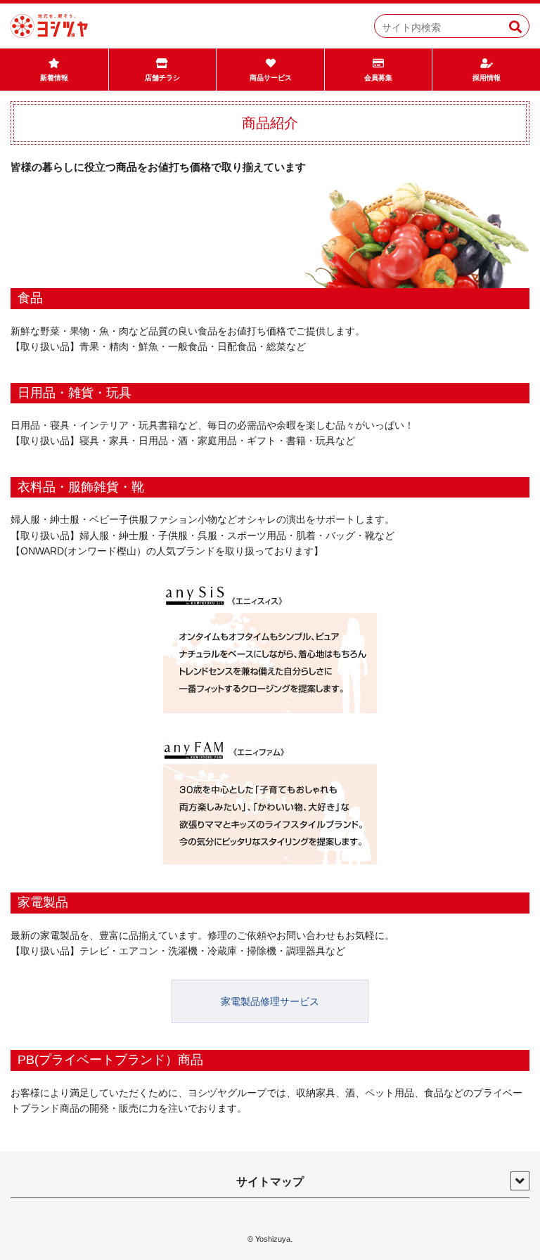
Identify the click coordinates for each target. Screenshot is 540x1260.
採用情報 (486, 78)
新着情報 (54, 78)
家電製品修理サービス (270, 1001)
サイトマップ (270, 1182)
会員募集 (378, 78)
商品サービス (271, 78)
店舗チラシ (162, 78)
